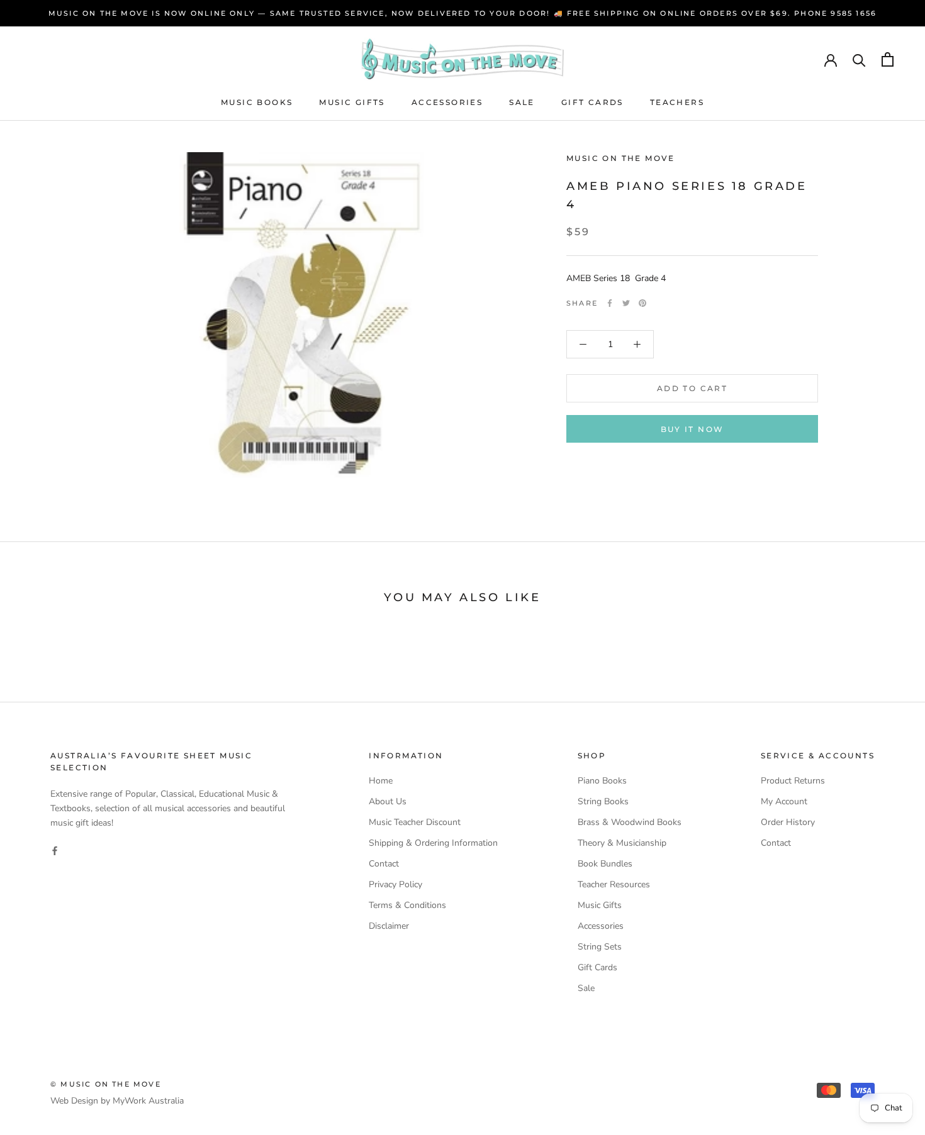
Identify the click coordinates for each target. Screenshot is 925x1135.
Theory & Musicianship (622, 843)
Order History (788, 822)
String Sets (600, 947)
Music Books (257, 102)
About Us (387, 801)
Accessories (447, 102)
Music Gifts (351, 102)
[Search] (859, 59)
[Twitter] (626, 303)
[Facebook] (610, 303)
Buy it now (692, 429)
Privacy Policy (395, 884)
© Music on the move (105, 1084)
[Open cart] (888, 59)
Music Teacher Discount (415, 822)
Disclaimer (389, 926)
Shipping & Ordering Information (433, 843)
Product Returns (793, 781)
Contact (384, 864)
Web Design (74, 1101)
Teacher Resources (614, 884)
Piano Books (602, 781)
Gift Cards (592, 102)
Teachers (677, 102)
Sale (522, 102)
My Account (784, 801)
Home (381, 781)
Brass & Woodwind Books (629, 822)
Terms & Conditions (407, 905)
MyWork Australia (148, 1101)
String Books (603, 801)
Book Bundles (605, 864)
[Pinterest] (642, 303)
